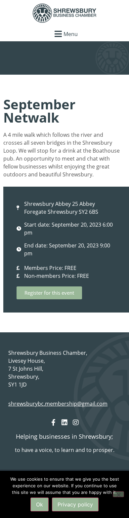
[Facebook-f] (53, 422)
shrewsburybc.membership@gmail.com (58, 403)
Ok (39, 504)
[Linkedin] (64, 422)
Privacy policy (75, 504)
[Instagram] (75, 422)
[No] (118, 494)
